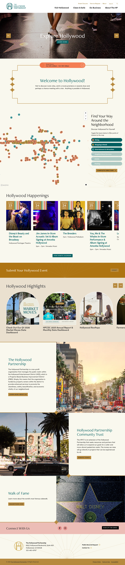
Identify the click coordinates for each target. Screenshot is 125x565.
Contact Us (86, 548)
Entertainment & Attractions (104, 149)
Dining (97, 140)
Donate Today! (84, 457)
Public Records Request (90, 545)
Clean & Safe (79, 7)
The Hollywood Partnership (19, 562)
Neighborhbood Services (103, 154)
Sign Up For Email (110, 528)
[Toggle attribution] (86, 185)
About (104, 3)
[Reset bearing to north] (85, 118)
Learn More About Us (18, 394)
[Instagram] (65, 528)
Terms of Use (106, 562)
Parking (97, 164)
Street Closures (83, 3)
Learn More (62, 42)
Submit (114, 270)
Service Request (95, 3)
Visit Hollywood (62, 7)
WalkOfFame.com (16, 504)
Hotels (97, 159)
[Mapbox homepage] (5, 185)
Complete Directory (105, 170)
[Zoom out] (85, 115)
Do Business (95, 7)
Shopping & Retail (101, 145)
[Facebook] (60, 528)
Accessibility (114, 562)
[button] (8, 35)
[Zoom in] (85, 112)
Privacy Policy (97, 562)
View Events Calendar (62, 255)
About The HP (111, 7)
